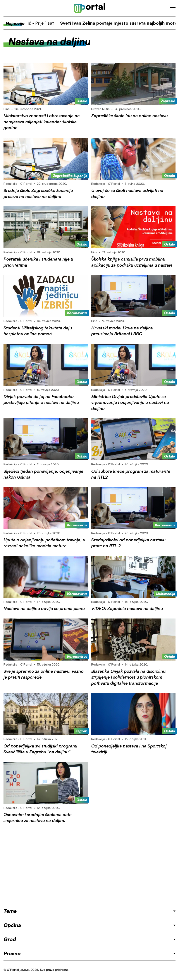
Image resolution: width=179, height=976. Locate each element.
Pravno (12, 953)
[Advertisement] (89, 865)
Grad (9, 939)
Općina (12, 925)
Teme (10, 911)
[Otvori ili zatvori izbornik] (173, 8)
